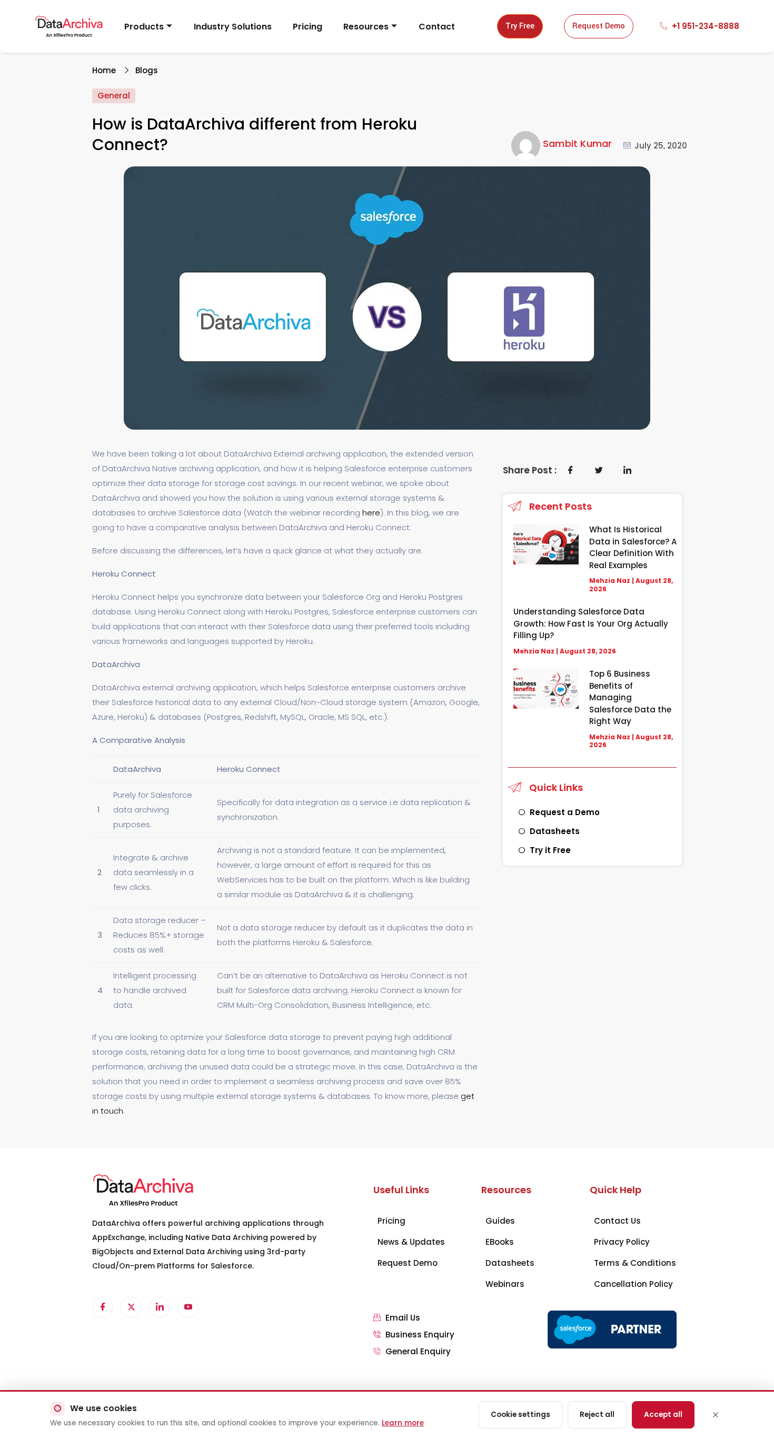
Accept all (663, 1415)
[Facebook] (102, 1307)
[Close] (715, 1414)
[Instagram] (188, 1307)
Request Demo (598, 26)
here (371, 512)
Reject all (597, 1415)
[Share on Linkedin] (627, 470)
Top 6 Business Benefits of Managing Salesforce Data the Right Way (630, 697)
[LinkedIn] (159, 1307)
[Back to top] (755, 1377)
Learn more (403, 1423)
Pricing (307, 27)
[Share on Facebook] (570, 470)
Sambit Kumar (577, 143)
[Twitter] (131, 1307)
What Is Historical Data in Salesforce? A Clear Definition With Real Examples (633, 547)
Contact (437, 27)
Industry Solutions (233, 27)
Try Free (519, 26)
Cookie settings (520, 1415)
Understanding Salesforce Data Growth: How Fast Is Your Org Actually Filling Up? (590, 623)
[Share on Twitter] (599, 470)
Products (144, 27)
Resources (366, 27)
